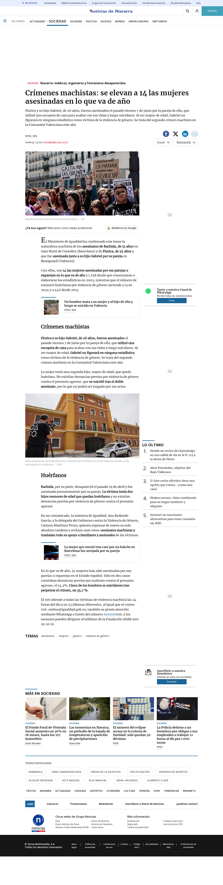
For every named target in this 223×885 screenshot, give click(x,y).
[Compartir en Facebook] (166, 134)
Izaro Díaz (74, 743)
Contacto (52, 803)
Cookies (124, 844)
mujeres (64, 635)
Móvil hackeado (127, 780)
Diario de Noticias (100, 821)
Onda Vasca (97, 827)
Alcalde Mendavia (41, 780)
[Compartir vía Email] (195, 134)
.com (30, 804)
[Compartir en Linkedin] (185, 134)
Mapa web (132, 824)
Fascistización (139, 771)
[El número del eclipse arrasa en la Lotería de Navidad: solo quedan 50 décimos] (133, 708)
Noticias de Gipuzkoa (101, 824)
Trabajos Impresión (173, 821)
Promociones (78, 803)
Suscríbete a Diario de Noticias (144, 803)
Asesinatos (48, 635)
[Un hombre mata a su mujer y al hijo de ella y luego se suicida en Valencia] (51, 307)
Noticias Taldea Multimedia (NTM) (72, 827)
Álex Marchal (98, 780)
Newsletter (106, 803)
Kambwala (36, 771)
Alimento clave (157, 780)
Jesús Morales (33, 743)
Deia (57, 821)
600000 (109, 614)
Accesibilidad (152, 844)
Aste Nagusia (70, 780)
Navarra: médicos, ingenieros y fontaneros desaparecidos (83, 83)
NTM (115, 743)
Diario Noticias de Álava (67, 824)
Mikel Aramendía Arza (66, 771)
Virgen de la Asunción (106, 771)
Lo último (153, 444)
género (77, 635)
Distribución (133, 821)
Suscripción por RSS (173, 824)
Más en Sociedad (42, 693)
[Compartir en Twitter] (175, 134)
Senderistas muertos (173, 771)
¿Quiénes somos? (187, 803)
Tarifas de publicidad (137, 827)
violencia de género (97, 635)
